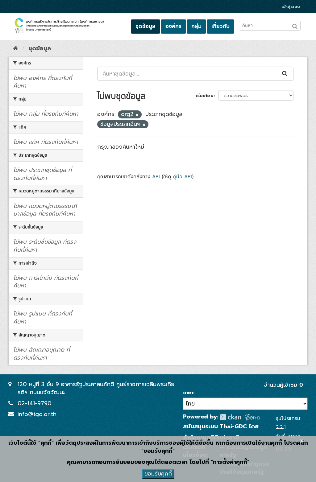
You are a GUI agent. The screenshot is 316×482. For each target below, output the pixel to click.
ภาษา (188, 393)
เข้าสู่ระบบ (290, 7)
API (156, 176)
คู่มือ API (182, 176)
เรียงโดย (205, 96)
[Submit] (285, 74)
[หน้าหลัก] (15, 48)
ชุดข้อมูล (145, 26)
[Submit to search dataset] (294, 25)
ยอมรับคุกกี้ (158, 473)
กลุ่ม (196, 26)
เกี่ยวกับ (220, 26)
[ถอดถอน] (137, 114)
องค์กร (173, 26)
